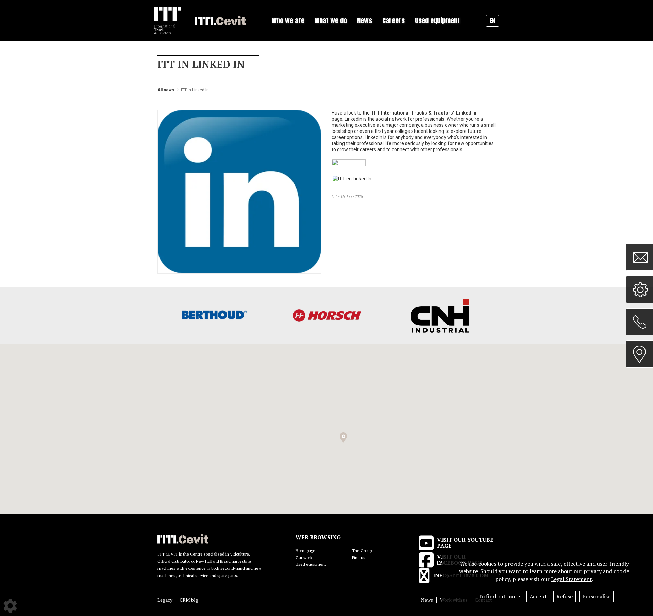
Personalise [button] (596, 596)
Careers (393, 20)
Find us (358, 557)
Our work (304, 557)
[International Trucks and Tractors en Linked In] (352, 178)
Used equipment (437, 20)
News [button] (364, 20)
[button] (343, 437)
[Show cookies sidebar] (10, 606)
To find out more (499, 596)
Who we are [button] (288, 20)
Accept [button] (538, 596)
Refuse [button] (564, 596)
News (427, 600)
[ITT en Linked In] (349, 163)
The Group (362, 550)
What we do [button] (331, 20)
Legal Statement (571, 579)
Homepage (305, 550)
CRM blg (189, 600)
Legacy (164, 600)
